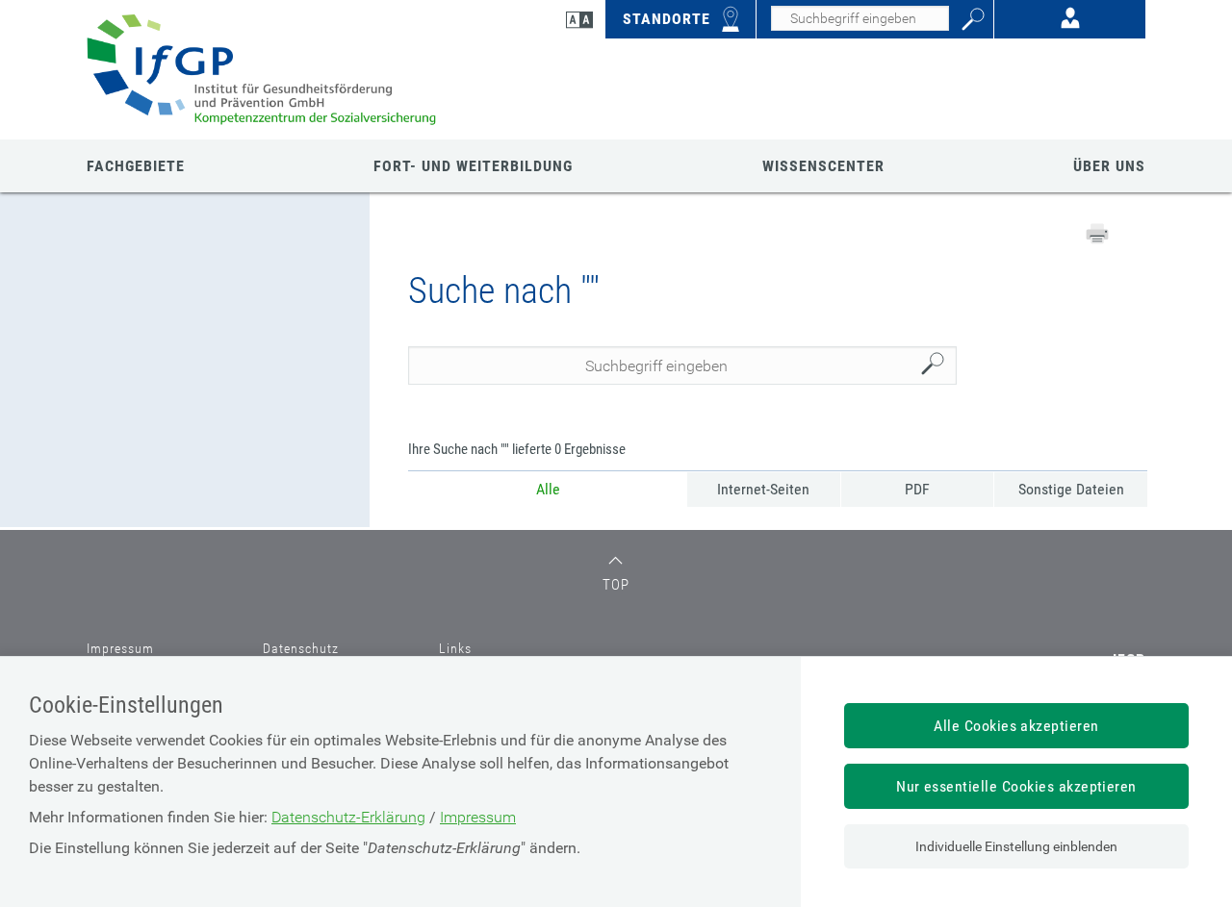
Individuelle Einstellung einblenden (1016, 846)
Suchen (937, 366)
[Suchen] (973, 19)
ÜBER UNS (1109, 166)
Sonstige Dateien (1071, 489)
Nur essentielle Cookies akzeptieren (1016, 786)
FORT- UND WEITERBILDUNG (473, 166)
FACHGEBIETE (136, 166)
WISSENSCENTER (823, 166)
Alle (548, 489)
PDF (917, 489)
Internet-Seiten (763, 489)
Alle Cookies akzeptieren (1016, 726)
